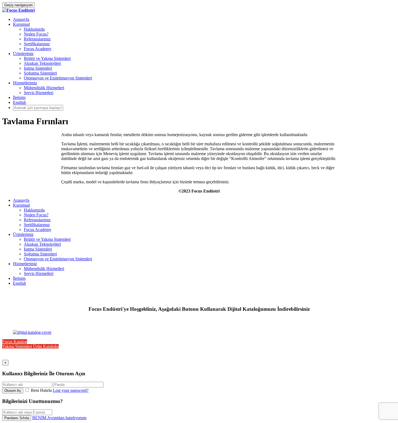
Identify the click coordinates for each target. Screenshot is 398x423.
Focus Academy (37, 48)
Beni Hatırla (41, 390)
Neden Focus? (36, 34)
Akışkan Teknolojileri (42, 63)
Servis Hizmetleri (38, 92)
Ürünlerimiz (23, 53)
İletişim (19, 97)
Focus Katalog (14, 341)
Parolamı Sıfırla (16, 418)
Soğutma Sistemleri (40, 73)
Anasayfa (21, 19)
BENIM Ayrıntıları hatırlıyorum (59, 417)
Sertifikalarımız (37, 43)
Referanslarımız (37, 39)
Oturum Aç (12, 391)
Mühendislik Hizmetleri (44, 87)
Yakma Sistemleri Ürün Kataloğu (30, 346)
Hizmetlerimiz (25, 83)
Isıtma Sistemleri (38, 68)
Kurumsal (21, 24)
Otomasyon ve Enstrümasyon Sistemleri (58, 78)
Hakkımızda (34, 29)
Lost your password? (71, 390)
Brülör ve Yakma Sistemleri (47, 58)
